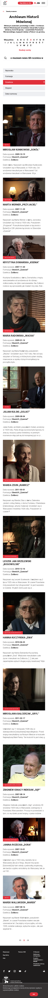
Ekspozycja (6, 952)
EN (38, 3)
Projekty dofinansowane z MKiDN (38, 959)
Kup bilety (6, 955)
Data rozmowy (11, 94)
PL (35, 3)
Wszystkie (8, 40)
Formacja (9, 76)
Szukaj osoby (25, 50)
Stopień (8, 88)
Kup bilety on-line (25, 3)
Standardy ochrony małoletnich (38, 964)
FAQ (4, 958)
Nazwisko (9, 70)
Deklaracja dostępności (36, 955)
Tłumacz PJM (22, 952)
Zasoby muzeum (11, 11)
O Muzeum (36, 952)
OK (34, 994)
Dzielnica (9, 82)
